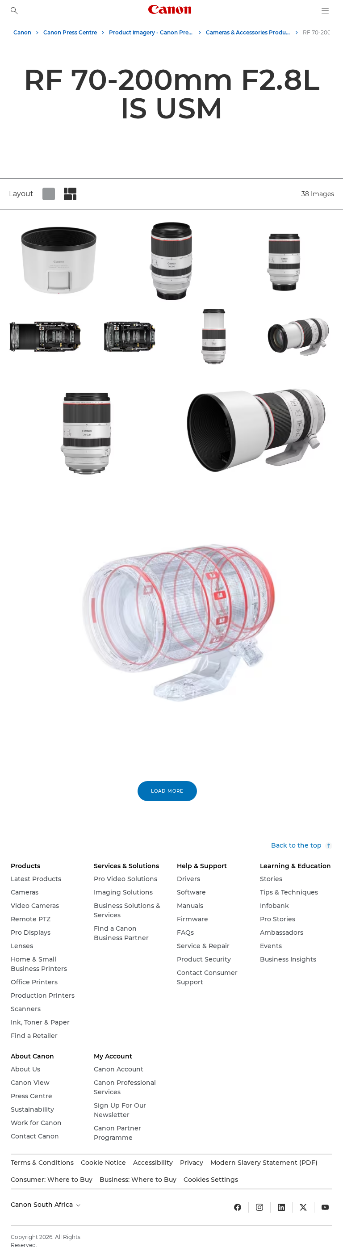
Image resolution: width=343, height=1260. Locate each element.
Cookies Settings (211, 1180)
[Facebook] (237, 1207)
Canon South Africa (43, 1205)
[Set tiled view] (48, 194)
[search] (14, 11)
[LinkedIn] (281, 1207)
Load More (167, 791)
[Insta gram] (259, 1207)
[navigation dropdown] (325, 11)
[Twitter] (303, 1207)
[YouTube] (325, 1207)
